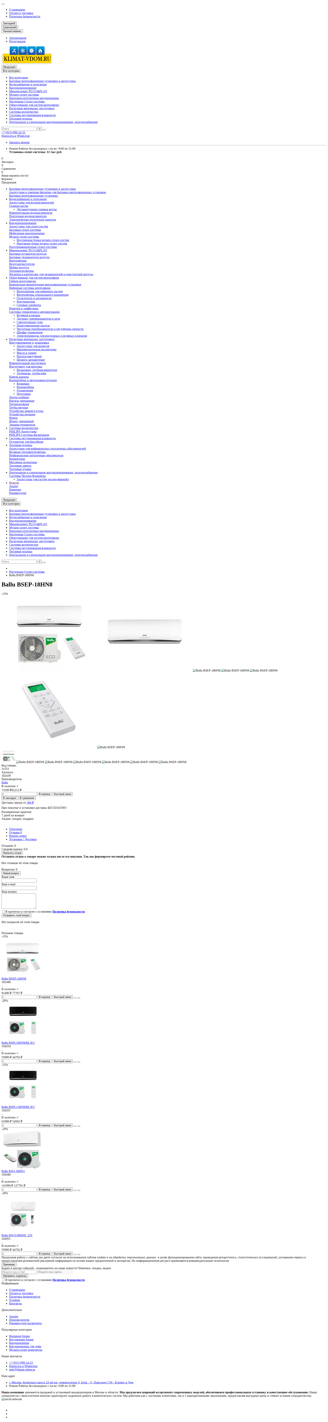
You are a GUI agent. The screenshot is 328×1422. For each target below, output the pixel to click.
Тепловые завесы (20, 465)
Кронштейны (25, 387)
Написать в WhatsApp (16, 135)
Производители (19, 1319)
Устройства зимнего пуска (26, 411)
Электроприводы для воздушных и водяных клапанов (52, 335)
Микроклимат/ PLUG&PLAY (28, 91)
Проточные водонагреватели (28, 216)
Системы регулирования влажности (32, 115)
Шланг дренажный (21, 421)
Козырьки (23, 383)
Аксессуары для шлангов (33, 346)
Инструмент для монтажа (25, 366)
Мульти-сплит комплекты (25, 1349)
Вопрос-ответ (18, 835)
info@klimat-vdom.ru (22, 1369)
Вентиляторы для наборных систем (40, 291)
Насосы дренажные (21, 400)
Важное (14, 482)
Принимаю (9, 1264)
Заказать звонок (19, 142)
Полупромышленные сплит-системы (33, 247)
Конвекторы (17, 458)
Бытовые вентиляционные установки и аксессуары (42, 81)
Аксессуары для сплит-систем (28, 226)
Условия (14, 1300)
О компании (17, 9)
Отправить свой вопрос (16, 915)
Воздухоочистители (22, 264)
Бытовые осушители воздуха (28, 253)
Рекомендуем (17, 493)
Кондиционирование (22, 87)
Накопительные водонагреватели (30, 212)
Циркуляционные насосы (33, 325)
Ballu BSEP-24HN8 (14, 978)
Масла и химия (26, 352)
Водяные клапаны (28, 315)
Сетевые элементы (29, 305)
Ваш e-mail (8, 884)
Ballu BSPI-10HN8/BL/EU (18, 1042)
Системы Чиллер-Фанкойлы (27, 475)
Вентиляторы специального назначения (42, 294)
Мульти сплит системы (24, 94)
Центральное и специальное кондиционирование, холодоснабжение (53, 122)
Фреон (13, 417)
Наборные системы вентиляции (29, 288)
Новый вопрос (11, 873)
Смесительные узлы (30, 322)
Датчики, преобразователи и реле (38, 318)
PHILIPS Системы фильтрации (29, 434)
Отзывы (15, 832)
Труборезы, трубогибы (31, 373)
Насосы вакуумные (29, 356)
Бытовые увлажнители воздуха (29, 257)
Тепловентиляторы (21, 270)
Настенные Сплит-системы (27, 101)
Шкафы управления (30, 332)
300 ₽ (30, 802)
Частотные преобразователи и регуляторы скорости (50, 329)
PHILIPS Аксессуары (23, 431)
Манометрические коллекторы (36, 349)
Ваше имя (8, 876)
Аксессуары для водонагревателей (31, 202)
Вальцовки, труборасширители (37, 370)
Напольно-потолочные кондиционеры (34, 98)
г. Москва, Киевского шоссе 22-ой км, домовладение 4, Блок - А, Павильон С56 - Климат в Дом (71, 1382)
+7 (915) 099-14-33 (13, 132)
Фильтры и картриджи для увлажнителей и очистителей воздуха (51, 274)
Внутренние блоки (21, 1339)
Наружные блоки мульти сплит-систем (42, 243)
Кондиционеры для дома (25, 1346)
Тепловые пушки (20, 469)
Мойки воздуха (19, 267)
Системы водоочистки (23, 111)
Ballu (5, 782)
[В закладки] (74, 997)
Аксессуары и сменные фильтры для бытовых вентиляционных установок (57, 192)
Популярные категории (17, 1329)
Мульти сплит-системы (24, 236)
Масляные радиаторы (23, 462)
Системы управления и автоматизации (34, 311)
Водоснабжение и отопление (28, 84)
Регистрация (17, 41)
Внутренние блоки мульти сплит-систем (43, 240)
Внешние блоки (19, 1336)
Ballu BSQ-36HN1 (13, 1171)
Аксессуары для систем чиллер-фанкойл (43, 479)
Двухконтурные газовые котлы (37, 209)
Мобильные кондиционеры (27, 233)
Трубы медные (18, 407)
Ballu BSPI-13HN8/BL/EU (18, 1107)
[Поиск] (44, 129)
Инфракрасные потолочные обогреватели (36, 455)
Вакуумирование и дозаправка (29, 342)
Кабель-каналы (19, 376)
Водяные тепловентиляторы (27, 452)
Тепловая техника (20, 118)
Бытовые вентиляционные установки (33, 195)
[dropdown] (3, 4)
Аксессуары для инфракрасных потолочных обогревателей (47, 448)
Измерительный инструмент (27, 363)
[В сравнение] (78, 997)
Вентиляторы (18, 260)
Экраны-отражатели (22, 424)
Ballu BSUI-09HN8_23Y (17, 1235)
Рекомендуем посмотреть (25, 1323)
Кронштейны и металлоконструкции (33, 380)
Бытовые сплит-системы (25, 229)
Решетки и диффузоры (23, 308)
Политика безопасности (24, 16)
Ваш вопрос (9, 891)
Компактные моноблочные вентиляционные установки (45, 284)
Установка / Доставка (23, 839)
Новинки (15, 489)
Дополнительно (12, 1310)
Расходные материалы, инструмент (32, 108)
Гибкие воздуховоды (22, 281)
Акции (13, 486)
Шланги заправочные (31, 359)
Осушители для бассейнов (26, 441)
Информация (10, 1283)
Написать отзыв (12, 852)
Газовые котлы (18, 206)
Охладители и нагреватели (34, 298)
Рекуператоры (26, 301)
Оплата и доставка (21, 13)
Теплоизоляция (19, 404)
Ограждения (25, 390)
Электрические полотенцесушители (32, 219)
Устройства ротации (22, 414)
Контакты (15, 1303)
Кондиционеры (19, 1343)
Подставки (24, 393)
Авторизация (17, 37)
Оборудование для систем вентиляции (34, 105)
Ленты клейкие (19, 397)
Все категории (18, 77)
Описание (15, 829)
